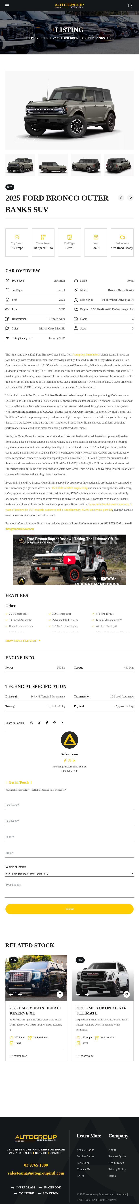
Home (32, 38)
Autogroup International (86, 354)
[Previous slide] (20, 139)
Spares (55, 1153)
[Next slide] (33, 139)
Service (41, 1153)
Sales (27, 1153)
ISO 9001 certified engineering (69, 488)
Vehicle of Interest (15, 866)
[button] (130, 5)
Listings (45, 38)
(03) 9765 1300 (69, 771)
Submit (70, 909)
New (9, 187)
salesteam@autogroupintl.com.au (70, 766)
